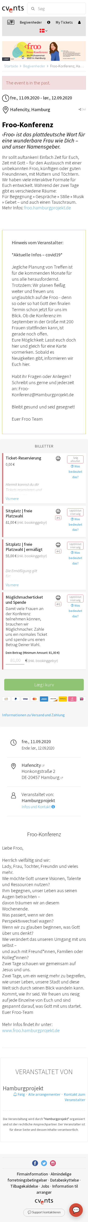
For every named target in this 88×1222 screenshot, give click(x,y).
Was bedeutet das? (75, 471)
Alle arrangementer (44, 1094)
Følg (21, 1094)
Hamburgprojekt (23, 1088)
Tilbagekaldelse (24, 1186)
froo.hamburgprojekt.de (47, 208)
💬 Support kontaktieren (44, 1212)
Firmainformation (32, 1174)
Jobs (45, 1186)
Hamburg (50, 777)
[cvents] (12, 8)
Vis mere (12, 498)
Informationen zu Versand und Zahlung (33, 715)
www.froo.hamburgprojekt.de (31, 1030)
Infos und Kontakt (36, 806)
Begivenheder (34, 66)
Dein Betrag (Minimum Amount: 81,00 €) (27, 653)
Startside (11, 66)
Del (83, 109)
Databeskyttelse (64, 1180)
